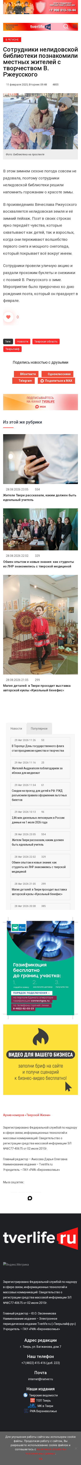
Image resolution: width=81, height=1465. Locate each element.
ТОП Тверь (43, 1400)
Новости (22, 341)
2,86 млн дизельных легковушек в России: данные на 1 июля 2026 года (38, 820)
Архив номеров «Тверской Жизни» (26, 1115)
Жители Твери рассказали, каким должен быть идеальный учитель (38, 842)
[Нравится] (8, 317)
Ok (40, 1458)
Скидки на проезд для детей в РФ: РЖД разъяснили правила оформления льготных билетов (39, 795)
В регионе (12, 39)
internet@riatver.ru (40, 1379)
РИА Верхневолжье (43, 1411)
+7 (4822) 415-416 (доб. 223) (40, 1363)
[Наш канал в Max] (30, 1199)
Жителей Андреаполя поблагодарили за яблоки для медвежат (37, 770)
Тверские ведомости (43, 1395)
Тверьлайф (12, 349)
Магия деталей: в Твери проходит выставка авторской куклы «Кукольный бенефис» (39, 892)
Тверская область (46, 341)
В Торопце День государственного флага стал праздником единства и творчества (38, 748)
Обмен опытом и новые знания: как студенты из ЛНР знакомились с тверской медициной (39, 867)
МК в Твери (45, 1406)
